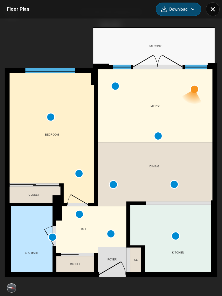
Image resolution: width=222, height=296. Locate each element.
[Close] (213, 9)
